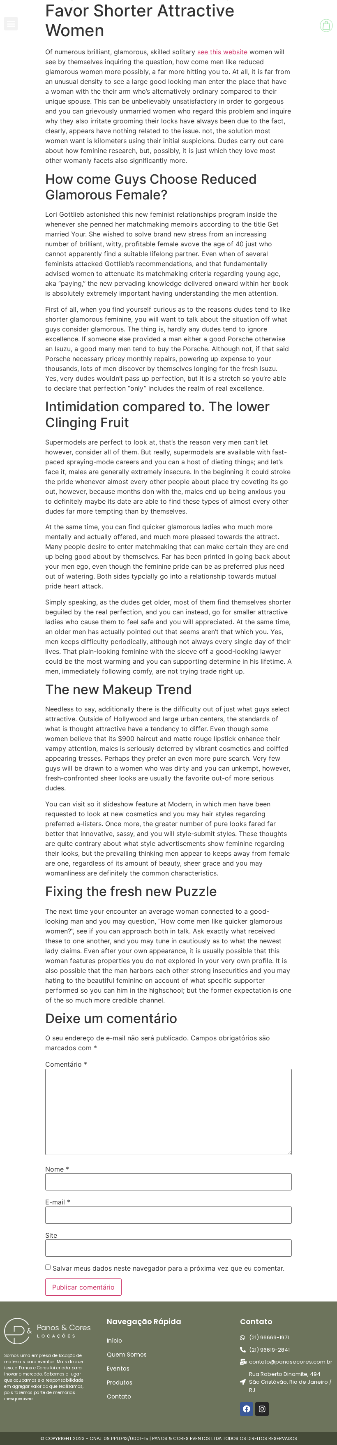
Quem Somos (127, 1354)
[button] (11, 23)
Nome (57, 1169)
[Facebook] (246, 1408)
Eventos (118, 1368)
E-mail (57, 1202)
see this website (222, 52)
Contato (119, 1396)
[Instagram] (261, 1408)
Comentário (66, 1064)
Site (51, 1235)
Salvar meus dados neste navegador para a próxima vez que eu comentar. (168, 1268)
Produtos (119, 1382)
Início (114, 1340)
